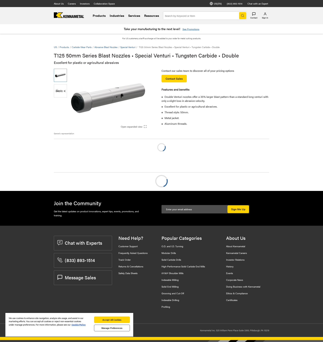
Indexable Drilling (170, 300)
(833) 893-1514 (234, 3)
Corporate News (234, 279)
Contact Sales (174, 79)
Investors (85, 3)
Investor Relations (235, 259)
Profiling (166, 306)
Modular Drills (169, 253)
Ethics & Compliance (237, 293)
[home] (69, 17)
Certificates (232, 300)
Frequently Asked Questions (133, 253)
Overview (66, 181)
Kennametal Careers (236, 253)
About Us (59, 3)
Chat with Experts (83, 242)
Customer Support (128, 246)
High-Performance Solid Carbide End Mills (183, 266)
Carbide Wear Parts (82, 47)
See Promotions (191, 29)
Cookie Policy (78, 324)
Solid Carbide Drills (171, 259)
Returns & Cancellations (130, 266)
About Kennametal (235, 246)
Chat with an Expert (257, 3)
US (55, 47)
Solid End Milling (170, 286)
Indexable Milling (170, 279)
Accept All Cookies (111, 319)
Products (99, 15)
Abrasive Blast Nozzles (106, 47)
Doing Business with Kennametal (243, 286)
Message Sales (80, 277)
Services (134, 15)
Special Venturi (127, 47)
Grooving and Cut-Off (173, 293)
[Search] (242, 15)
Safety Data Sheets (128, 273)
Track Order (124, 259)
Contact (253, 17)
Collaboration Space (104, 3)
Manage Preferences (111, 328)
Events (229, 273)
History (230, 266)
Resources (151, 15)
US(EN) (218, 3)
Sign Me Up (238, 209)
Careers (72, 3)
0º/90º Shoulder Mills (173, 273)
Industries (117, 15)
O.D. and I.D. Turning (172, 246)
